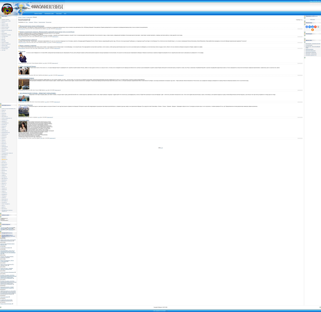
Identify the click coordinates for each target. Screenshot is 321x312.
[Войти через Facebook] (312, 27)
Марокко (3, 183)
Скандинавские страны (7, 153)
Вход (65, 13)
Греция (3, 110)
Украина (3, 188)
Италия (3, 135)
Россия (3, 148)
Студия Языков (309, 45)
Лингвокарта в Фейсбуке (311, 52)
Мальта (3, 141)
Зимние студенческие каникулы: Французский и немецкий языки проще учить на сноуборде (47, 32)
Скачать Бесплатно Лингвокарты (7, 272)
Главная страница (38, 13)
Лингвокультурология (22, 42)
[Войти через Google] (318, 26)
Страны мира (29, 17)
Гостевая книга (5, 36)
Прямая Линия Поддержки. (6, 303)
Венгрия (3, 156)
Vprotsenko (3, 228)
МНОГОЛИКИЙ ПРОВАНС (27, 78)
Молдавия (4, 194)
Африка (3, 114)
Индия (3, 127)
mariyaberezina (4, 227)
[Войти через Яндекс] (315, 27)
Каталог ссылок (5, 28)
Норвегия (4, 173)
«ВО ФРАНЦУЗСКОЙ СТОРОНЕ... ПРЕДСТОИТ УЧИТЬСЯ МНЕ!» (38, 93)
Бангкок (3, 181)
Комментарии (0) (58, 28)
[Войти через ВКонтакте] (309, 27)
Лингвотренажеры (309, 49)
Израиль (3, 165)
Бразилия (4, 170)
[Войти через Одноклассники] (312, 29)
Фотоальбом (4, 33)
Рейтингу (36, 22)
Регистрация (59, 13)
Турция (3, 129)
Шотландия (4, 200)
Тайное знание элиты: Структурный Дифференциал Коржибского (8, 240)
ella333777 (9, 228)
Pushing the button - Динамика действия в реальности (6, 269)
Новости (3, 22)
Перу (3, 205)
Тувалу (3, 161)
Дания (3, 207)
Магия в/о (22, 51)
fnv (5, 229)
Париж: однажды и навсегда (28, 45)
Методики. (4, 40)
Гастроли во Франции (26, 105)
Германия (4, 119)
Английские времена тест (311, 55)
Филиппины (4, 199)
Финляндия (4, 154)
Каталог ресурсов (5, 27)
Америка (3, 121)
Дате (26, 22)
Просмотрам (48, 22)
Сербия (3, 197)
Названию (31, 22)
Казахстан (4, 164)
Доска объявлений (5, 47)
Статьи (23, 17)
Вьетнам (3, 162)
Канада (3, 126)
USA (3, 111)
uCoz (167, 310)
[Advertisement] (7, 76)
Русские (19, 63)
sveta (47, 28)
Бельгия (3, 143)
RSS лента (312, 19)
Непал (3, 151)
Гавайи (3, 175)
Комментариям (42, 22)
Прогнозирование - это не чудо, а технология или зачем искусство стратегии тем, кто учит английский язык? (7, 252)
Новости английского (6, 44)
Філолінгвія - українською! (311, 53)
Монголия (4, 208)
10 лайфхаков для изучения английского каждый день (6, 300)
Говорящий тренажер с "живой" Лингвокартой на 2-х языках (7, 288)
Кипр (3, 172)
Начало (19, 17)
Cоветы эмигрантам (6, 118)
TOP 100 (3, 37)
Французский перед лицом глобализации (32, 26)
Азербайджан (4, 122)
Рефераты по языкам (6, 34)
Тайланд (3, 195)
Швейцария (4, 146)
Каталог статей (5, 24)
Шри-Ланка (4, 178)
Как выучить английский (7, 30)
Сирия (3, 191)
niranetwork (11, 229)
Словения (4, 192)
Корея (3, 138)
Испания (3, 124)
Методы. (3, 39)
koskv (2, 229)
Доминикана (4, 149)
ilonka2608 (11, 227)
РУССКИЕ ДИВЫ (24, 120)
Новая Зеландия (5, 203)
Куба (3, 168)
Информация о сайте (49, 13)
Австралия (4, 116)
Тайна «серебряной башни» (28, 66)
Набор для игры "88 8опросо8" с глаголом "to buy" (7, 265)
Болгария (4, 176)
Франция (4, 159)
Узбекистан (4, 167)
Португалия (4, 130)
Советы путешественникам (7, 108)
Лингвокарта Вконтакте (310, 50)
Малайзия (4, 180)
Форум (3, 31)
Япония (3, 137)
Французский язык (21, 28)
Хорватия (4, 189)
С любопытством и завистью (28, 39)
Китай (3, 145)
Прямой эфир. (5, 45)
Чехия (3, 140)
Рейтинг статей (5, 25)
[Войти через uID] (307, 27)
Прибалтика (4, 134)
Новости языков (5, 42)
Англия (3, 113)
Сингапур (4, 202)
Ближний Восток (5, 132)
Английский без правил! (5, 247)
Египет (3, 184)
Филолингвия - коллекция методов (313, 43)
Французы (20, 117)
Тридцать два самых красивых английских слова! (6, 257)
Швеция (3, 157)
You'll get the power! (4, 296)
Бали (3, 186)
